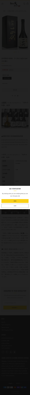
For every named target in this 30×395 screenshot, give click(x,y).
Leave (15, 205)
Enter (15, 201)
